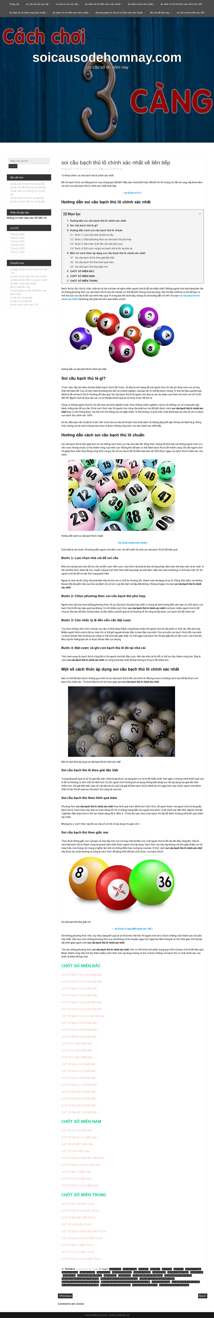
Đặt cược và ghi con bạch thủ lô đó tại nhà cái (119, 1279)
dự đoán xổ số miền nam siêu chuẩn (103, 4)
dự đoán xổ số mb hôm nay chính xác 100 (181, 4)
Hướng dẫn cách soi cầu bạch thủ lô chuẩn (157, 1279)
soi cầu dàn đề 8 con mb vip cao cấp (28, 187)
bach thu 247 (115, 1269)
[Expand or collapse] (200, 214)
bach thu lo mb (196, 1272)
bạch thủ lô (155, 1269)
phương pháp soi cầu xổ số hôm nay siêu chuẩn (119, 12)
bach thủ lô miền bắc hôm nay (89, 1275)
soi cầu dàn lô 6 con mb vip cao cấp (27, 184)
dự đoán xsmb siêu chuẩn (140, 4)
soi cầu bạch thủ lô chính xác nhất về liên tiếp (80, 1285)
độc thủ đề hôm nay (159, 12)
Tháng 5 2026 (17, 238)
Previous (66, 1296)
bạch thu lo (167, 1269)
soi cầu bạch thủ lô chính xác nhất (185, 1282)
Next (202, 1296)
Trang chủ (14, 4)
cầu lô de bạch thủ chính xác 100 (178, 1275)
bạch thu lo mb (69, 1275)
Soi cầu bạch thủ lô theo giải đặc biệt (115, 1285)
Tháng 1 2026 (17, 252)
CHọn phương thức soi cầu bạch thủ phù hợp (80, 1279)
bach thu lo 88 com (69, 1272)
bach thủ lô (143, 1269)
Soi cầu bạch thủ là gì (160, 1282)
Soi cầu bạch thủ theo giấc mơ (145, 1285)
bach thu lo (178, 1269)
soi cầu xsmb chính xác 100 (190, 12)
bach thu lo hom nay (142, 1272)
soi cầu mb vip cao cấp (37, 4)
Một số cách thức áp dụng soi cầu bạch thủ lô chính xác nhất (125, 1282)
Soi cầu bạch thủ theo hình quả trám (174, 1285)
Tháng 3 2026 (17, 245)
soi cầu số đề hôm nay (113, 169)
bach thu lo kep (159, 1272)
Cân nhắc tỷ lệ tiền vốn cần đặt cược (147, 1275)
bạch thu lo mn (110, 1275)
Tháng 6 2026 (17, 234)
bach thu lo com (103, 1272)
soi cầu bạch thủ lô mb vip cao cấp (27, 198)
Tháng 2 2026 (17, 248)
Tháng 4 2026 (17, 241)
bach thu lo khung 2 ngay (178, 1272)
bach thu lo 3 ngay (193, 1269)
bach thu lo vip (124, 1275)
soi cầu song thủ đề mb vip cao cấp (27, 201)
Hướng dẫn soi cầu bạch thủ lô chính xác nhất (80, 1282)
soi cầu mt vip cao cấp (67, 4)
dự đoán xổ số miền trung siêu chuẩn (27, 12)
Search (13, 166)
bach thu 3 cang (129, 1269)
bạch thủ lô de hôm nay (122, 1272)
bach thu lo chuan (87, 1272)
